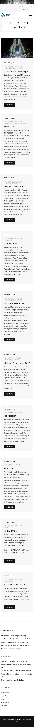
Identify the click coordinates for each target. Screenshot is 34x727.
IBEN (6, 66)
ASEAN (10, 68)
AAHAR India (10, 243)
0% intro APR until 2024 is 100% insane (14, 661)
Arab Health (10, 416)
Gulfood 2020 (10, 531)
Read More (9, 104)
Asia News (6, 688)
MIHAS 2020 (10, 126)
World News (7, 656)
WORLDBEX (10, 468)
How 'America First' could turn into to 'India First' (16, 639)
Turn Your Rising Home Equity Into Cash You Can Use (16, 675)
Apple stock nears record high (11, 649)
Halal (10, 123)
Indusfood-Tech (17, 300)
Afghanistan (5, 693)
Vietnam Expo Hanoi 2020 (17, 363)
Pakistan (4, 706)
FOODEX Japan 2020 (14, 584)
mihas (25, 123)
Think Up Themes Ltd (17, 719)
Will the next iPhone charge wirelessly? (14, 636)
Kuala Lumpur (17, 123)
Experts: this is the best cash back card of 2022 (16, 671)
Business (16, 68)
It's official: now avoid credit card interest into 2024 (16, 666)
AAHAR (7, 240)
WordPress (17, 722)
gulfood (11, 527)
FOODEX (10, 581)
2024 (6, 68)
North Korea (5, 702)
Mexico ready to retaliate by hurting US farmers (16, 642)
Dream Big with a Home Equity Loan (12, 680)
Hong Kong (4, 696)
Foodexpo (11, 183)
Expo (21, 68)
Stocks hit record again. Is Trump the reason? (16, 645)
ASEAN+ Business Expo (16, 71)
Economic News (8, 631)
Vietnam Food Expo (14, 186)
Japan (3, 699)
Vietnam (18, 183)
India (11, 240)
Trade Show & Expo (15, 66)
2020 (6, 123)
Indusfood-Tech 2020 (14, 303)
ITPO (15, 240)
